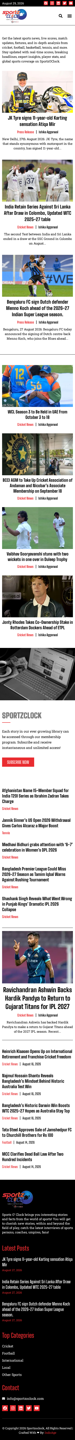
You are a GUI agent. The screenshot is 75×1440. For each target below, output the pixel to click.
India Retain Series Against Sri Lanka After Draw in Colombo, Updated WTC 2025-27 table (37, 213)
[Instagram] (52, 3)
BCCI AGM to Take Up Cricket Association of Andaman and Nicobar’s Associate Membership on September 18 (37, 485)
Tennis (6, 833)
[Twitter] (64, 3)
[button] (69, 15)
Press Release (25, 132)
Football (6, 1142)
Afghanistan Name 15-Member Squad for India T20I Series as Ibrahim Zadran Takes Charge (35, 796)
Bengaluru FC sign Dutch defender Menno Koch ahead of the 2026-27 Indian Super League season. (37, 308)
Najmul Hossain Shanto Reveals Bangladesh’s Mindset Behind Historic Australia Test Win (33, 1081)
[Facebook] (46, 3)
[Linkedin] (58, 3)
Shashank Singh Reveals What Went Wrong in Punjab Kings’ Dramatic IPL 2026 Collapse (37, 904)
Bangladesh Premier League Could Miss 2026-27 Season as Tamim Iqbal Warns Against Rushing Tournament (34, 874)
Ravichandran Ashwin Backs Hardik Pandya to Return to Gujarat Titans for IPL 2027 (37, 998)
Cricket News (25, 227)
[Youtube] (71, 3)
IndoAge (50, 1433)
